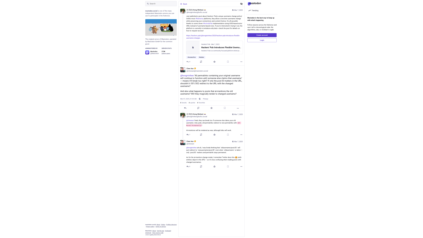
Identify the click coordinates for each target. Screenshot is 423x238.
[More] (241, 61)
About (158, 224)
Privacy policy (150, 226)
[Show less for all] (241, 4)
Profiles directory (171, 224)
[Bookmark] (228, 61)
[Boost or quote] (201, 61)
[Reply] (185, 108)
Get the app (160, 231)
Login (262, 40)
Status (163, 224)
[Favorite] (214, 61)
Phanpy (205, 99)
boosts (183, 103)
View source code (157, 233)
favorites (201, 103)
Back (185, 4)
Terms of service (160, 226)
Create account (262, 35)
